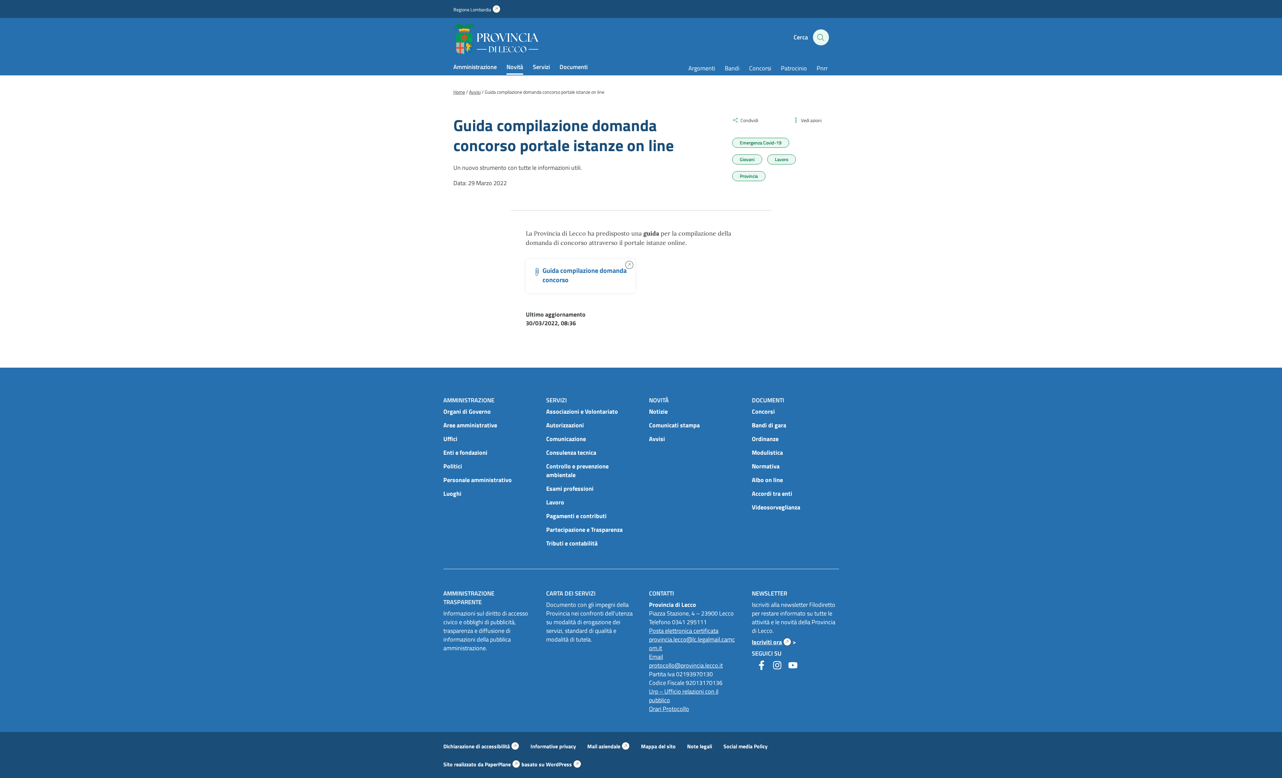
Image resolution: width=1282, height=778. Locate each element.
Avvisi (657, 438)
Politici (452, 466)
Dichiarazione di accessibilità (481, 746)
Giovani (747, 159)
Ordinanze (765, 438)
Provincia (749, 175)
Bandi (732, 68)
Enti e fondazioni (465, 452)
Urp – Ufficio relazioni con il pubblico (683, 696)
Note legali (699, 746)
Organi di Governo (467, 411)
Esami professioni (570, 488)
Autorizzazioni (565, 425)
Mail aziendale (608, 746)
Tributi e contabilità (572, 543)
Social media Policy (745, 746)
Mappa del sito (658, 746)
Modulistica (767, 452)
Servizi (541, 66)
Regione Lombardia (476, 9)
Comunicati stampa (674, 425)
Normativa (766, 466)
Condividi (749, 120)
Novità (514, 66)
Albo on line (767, 479)
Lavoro (781, 159)
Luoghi (452, 493)
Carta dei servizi (571, 593)
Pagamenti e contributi (576, 515)
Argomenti (701, 68)
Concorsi (760, 68)
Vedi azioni (811, 120)
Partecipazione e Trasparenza (584, 529)
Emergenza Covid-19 (761, 142)
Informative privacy (553, 746)
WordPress (563, 764)
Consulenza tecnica (571, 452)
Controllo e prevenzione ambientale (577, 470)
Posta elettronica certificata (683, 630)
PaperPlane (502, 764)
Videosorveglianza (776, 507)
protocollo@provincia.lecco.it (686, 665)
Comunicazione (566, 438)
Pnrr (822, 68)
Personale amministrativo (477, 479)
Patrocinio (794, 68)
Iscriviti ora (771, 642)
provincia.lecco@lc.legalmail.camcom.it (692, 644)
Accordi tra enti (772, 493)
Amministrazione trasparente (468, 598)
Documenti (574, 66)
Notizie (658, 411)
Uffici (450, 438)
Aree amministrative (470, 425)
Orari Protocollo (669, 708)
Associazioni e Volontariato (582, 411)
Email (656, 656)
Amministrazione (475, 66)
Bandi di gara (769, 425)
